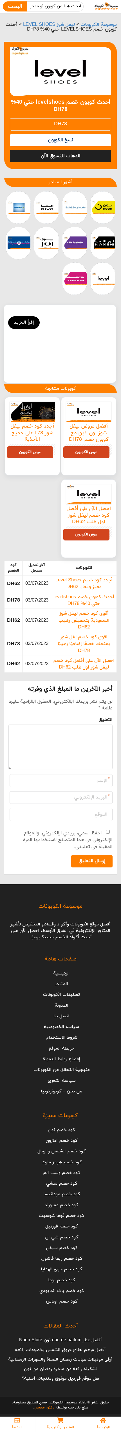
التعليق (105, 720)
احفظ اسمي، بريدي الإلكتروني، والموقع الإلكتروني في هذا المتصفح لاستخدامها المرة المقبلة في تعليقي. (68, 840)
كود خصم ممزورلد (61, 1205)
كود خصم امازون (61, 1141)
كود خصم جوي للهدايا (61, 1269)
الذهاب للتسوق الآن (60, 156)
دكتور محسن (44, 1407)
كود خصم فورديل (61, 1226)
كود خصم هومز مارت (62, 1162)
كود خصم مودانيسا (61, 1194)
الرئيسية (61, 973)
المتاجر (61, 984)
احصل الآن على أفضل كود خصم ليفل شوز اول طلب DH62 (89, 515)
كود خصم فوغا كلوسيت (61, 1216)
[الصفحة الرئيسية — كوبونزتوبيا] (106, 7)
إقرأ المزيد (24, 322)
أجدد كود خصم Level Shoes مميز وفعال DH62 (84, 583)
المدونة (61, 1005)
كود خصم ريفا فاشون (61, 1258)
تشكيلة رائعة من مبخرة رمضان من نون (60, 1369)
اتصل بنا (61, 1016)
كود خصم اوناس (61, 1301)
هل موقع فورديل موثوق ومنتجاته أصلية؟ (60, 1378)
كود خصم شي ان (61, 1237)
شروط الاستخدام (61, 1037)
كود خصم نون (61, 1130)
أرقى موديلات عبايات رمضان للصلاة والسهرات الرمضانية (60, 1359)
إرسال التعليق (92, 861)
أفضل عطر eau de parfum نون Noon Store (60, 1340)
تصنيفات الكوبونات (61, 995)
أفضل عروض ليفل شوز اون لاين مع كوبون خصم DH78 (89, 433)
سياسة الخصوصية (61, 1027)
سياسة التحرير (62, 1081)
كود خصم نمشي (61, 1183)
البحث (15, 6)
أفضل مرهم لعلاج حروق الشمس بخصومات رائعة (60, 1350)
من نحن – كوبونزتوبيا (61, 1091)
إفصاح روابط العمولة (61, 1059)
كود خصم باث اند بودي (61, 1291)
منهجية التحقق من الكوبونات (61, 1070)
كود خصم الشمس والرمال (61, 1151)
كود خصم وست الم (61, 1173)
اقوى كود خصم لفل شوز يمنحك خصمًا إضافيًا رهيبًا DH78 (84, 644)
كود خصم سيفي (61, 1248)
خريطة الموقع (61, 1048)
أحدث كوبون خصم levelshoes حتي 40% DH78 (83, 600)
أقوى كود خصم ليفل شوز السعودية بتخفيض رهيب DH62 (84, 620)
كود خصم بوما (61, 1280)
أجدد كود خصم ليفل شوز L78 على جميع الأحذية (32, 433)
